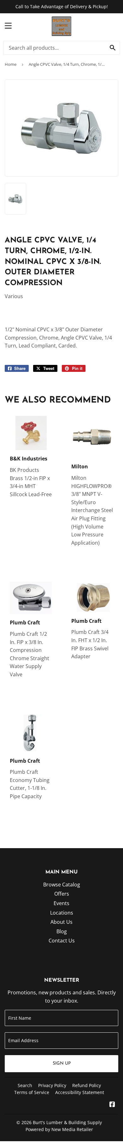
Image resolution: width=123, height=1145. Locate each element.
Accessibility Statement (79, 1092)
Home (10, 64)
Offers (61, 893)
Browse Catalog (61, 884)
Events (61, 903)
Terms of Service (31, 1092)
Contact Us (62, 940)
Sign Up (62, 1063)
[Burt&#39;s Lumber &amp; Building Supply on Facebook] (112, 1104)
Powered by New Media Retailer (59, 1129)
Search (25, 1085)
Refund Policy (86, 1085)
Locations (61, 912)
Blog (61, 931)
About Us (61, 921)
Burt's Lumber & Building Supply (67, 1122)
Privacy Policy (52, 1085)
